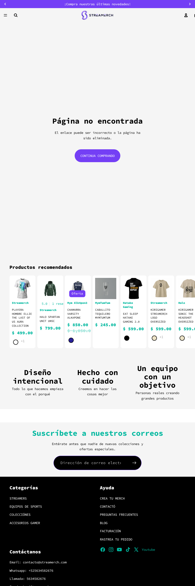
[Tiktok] (128, 549)
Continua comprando (97, 156)
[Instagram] (111, 549)
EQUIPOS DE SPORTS (26, 506)
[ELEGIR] (25, 291)
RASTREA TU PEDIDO (116, 539)
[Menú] (5, 15)
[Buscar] (15, 15)
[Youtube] (119, 549)
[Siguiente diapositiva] (179, 312)
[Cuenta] (186, 15)
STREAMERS (18, 498)
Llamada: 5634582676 (28, 578)
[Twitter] (136, 549)
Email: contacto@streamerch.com (38, 562)
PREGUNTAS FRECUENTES (119, 514)
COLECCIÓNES (20, 514)
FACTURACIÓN (110, 531)
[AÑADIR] (109, 291)
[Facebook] (103, 549)
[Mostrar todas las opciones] (22, 341)
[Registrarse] (134, 463)
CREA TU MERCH (112, 498)
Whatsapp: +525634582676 (31, 570)
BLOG (103, 523)
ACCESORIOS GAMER (25, 523)
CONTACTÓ (107, 506)
